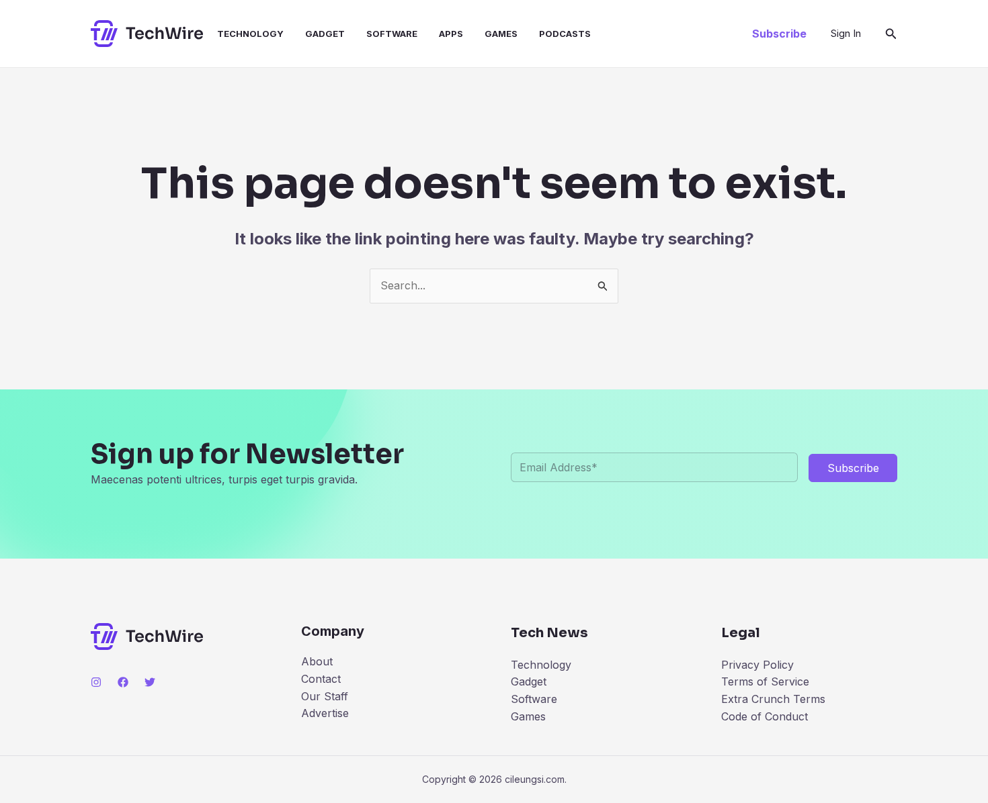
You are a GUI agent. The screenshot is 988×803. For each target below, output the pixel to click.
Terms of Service (765, 681)
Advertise (325, 713)
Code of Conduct (764, 716)
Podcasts (565, 33)
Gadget (325, 33)
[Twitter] (150, 682)
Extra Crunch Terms (773, 699)
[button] (779, 33)
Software (391, 33)
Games (501, 33)
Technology (250, 33)
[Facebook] (123, 682)
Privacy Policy (757, 664)
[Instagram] (96, 682)
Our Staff (324, 696)
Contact (321, 679)
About (317, 661)
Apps (451, 33)
